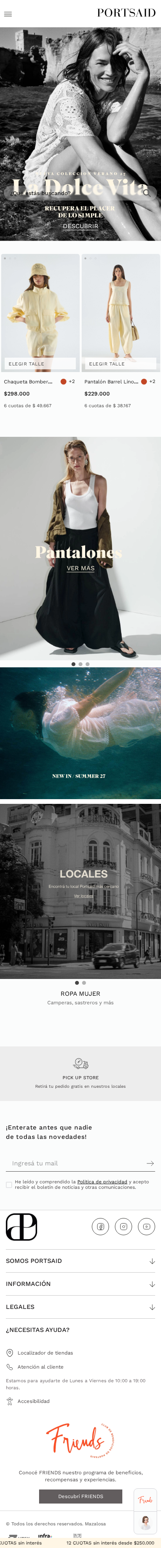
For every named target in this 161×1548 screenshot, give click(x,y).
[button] (73, 664)
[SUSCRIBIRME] (117, 1163)
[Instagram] (123, 1226)
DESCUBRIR (80, 226)
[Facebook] (100, 1226)
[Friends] (145, 1500)
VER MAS (81, 568)
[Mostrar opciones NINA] (145, 1523)
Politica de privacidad (102, 1181)
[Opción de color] (63, 382)
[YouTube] (146, 1226)
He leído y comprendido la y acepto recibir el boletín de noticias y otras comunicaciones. (82, 1184)
